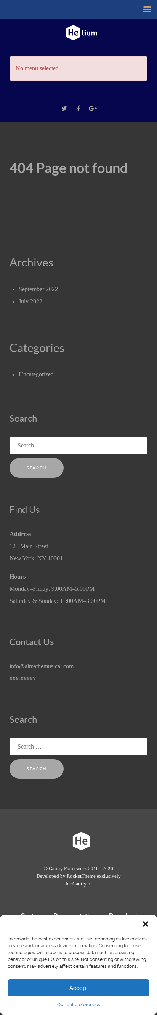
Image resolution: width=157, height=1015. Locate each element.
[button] (145, 924)
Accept (78, 988)
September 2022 (38, 289)
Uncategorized (36, 374)
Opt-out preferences (78, 1004)
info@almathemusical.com (42, 666)
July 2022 (30, 301)
